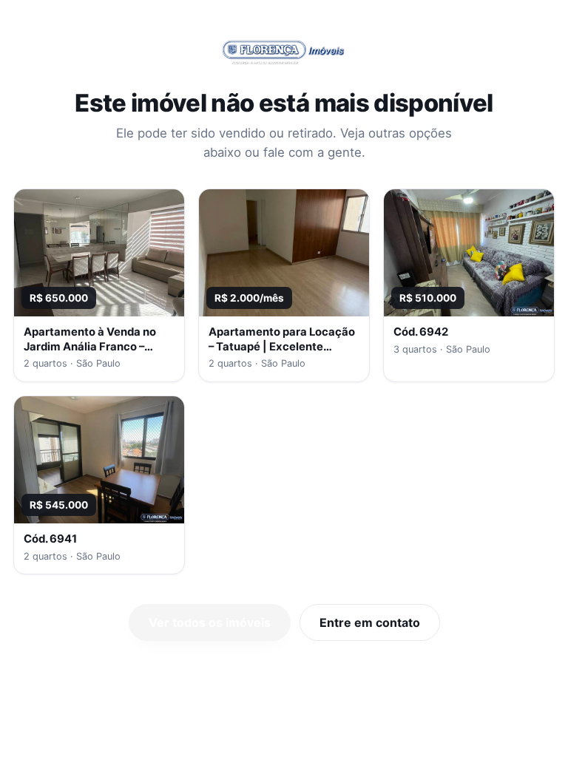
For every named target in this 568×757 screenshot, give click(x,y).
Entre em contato (370, 622)
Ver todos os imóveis (210, 622)
